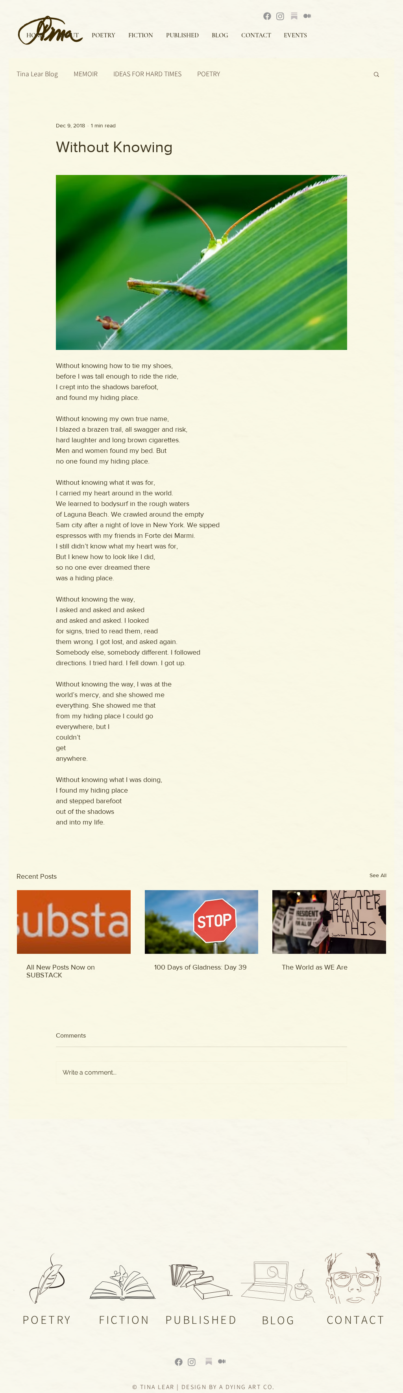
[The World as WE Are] (329, 922)
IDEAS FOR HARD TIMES (147, 74)
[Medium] (307, 15)
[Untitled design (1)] (208, 1361)
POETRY (208, 74)
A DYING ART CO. (247, 1387)
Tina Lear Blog (37, 74)
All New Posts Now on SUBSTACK (60, 971)
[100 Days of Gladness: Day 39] (202, 922)
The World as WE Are (315, 967)
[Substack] (294, 15)
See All (378, 875)
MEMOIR (86, 74)
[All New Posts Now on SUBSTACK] (74, 922)
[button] (376, 74)
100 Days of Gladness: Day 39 (200, 967)
